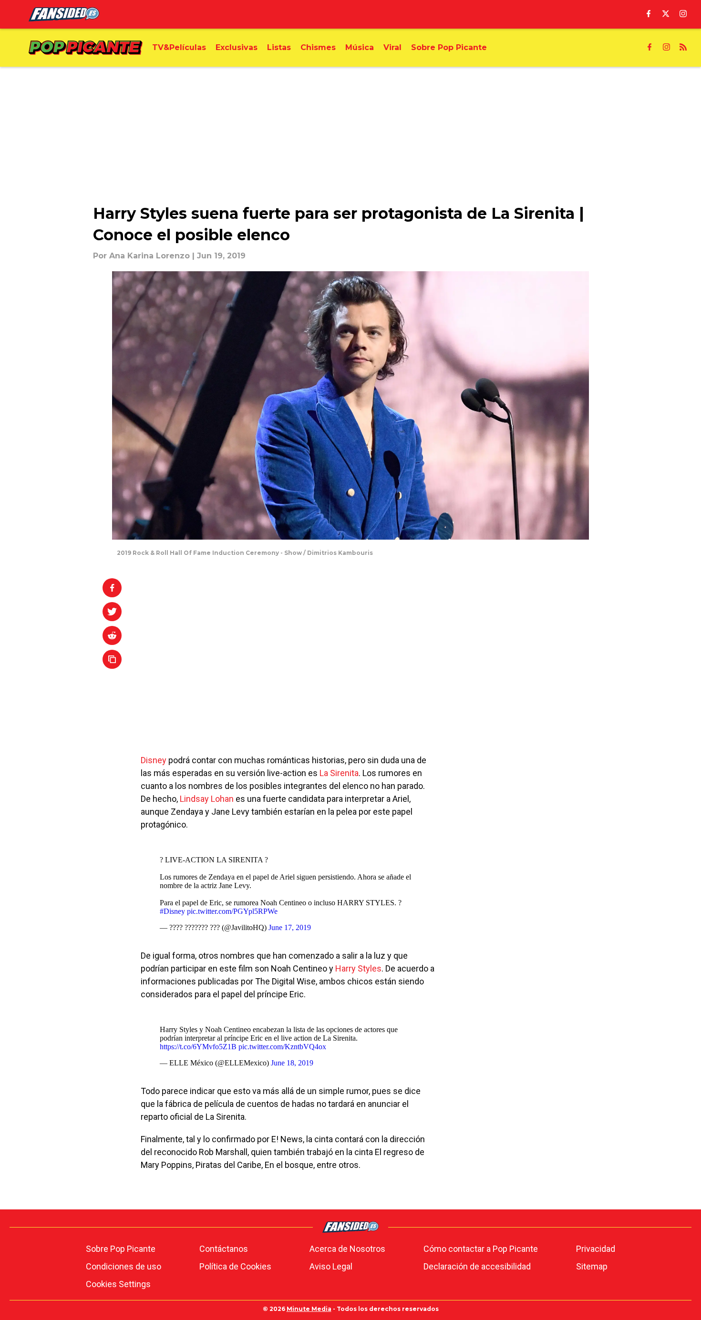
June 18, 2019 (292, 1063)
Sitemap (592, 1266)
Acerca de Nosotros (347, 1249)
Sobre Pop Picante (120, 1249)
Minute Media (309, 1308)
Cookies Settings (118, 1284)
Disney (153, 760)
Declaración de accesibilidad (477, 1266)
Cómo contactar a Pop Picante (480, 1249)
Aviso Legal (330, 1266)
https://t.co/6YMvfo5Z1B (198, 1047)
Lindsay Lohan (207, 799)
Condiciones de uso (123, 1266)
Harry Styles (358, 968)
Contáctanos (223, 1249)
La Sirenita (339, 773)
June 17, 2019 (289, 927)
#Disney (172, 911)
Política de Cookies (235, 1266)
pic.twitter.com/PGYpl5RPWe (232, 911)
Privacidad (595, 1249)
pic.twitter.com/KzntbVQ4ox (282, 1047)
